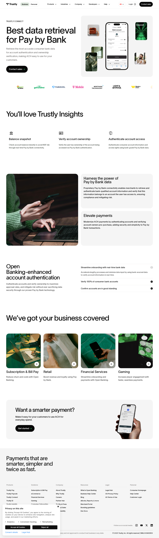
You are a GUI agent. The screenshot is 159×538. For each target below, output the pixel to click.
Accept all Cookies (18, 527)
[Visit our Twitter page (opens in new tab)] (146, 525)
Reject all (44, 527)
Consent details (11, 532)
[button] (52, 4)
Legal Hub (26, 532)
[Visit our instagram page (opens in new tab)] (136, 525)
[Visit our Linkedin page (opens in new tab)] (152, 525)
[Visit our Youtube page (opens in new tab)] (141, 525)
